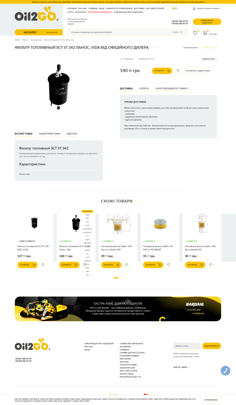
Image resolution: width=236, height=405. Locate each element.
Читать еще (24, 174)
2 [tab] (121, 277)
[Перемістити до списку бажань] (178, 71)
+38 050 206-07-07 (179, 24)
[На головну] (37, 13)
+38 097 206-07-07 (179, 21)
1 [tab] (116, 277)
